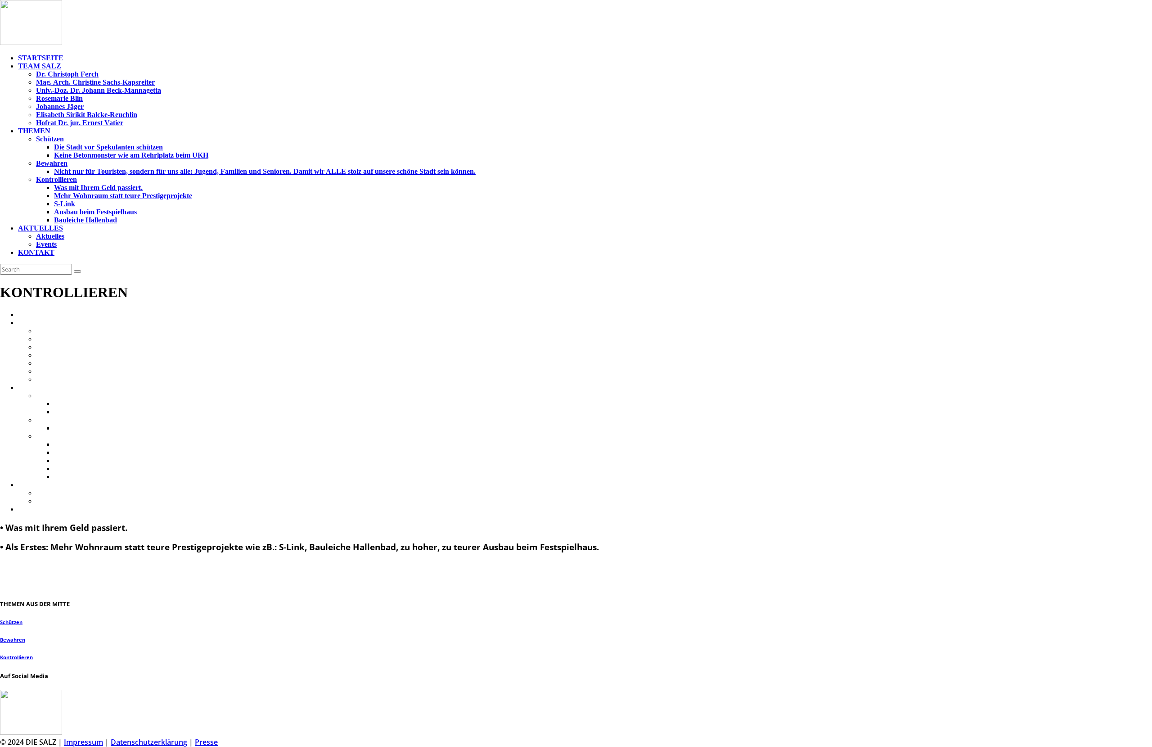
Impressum (83, 742)
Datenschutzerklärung (149, 742)
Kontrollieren (16, 657)
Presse (206, 742)
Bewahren (12, 640)
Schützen (11, 622)
